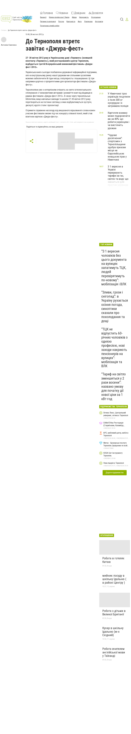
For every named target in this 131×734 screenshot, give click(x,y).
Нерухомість (84, 17)
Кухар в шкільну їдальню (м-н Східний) (112, 631)
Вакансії (43, 17)
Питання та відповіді (48, 21)
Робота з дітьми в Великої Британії (113, 612)
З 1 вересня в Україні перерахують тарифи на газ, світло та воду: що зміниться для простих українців (118, 176)
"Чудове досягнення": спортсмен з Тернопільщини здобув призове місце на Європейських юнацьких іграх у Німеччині (117, 147)
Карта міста (71, 21)
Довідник (79, 13)
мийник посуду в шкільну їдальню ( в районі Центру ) (114, 579)
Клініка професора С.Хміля (59, 17)
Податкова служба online (49, 26)
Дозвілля (97, 13)
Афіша (74, 17)
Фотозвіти (99, 21)
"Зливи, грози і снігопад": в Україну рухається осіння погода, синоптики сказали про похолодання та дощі (114, 306)
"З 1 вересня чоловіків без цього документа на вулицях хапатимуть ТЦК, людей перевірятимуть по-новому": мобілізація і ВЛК (114, 267)
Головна (48, 13)
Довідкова (88, 21)
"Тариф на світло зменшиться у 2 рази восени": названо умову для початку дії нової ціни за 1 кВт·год (113, 386)
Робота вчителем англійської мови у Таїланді (113, 652)
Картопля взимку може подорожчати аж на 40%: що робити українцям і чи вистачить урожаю (119, 120)
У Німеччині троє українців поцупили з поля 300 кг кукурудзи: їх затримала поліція (119, 99)
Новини (63, 13)
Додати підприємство (115, 472)
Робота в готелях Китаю (113, 560)
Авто (80, 21)
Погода (61, 21)
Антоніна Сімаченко (9, 45)
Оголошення (96, 17)
